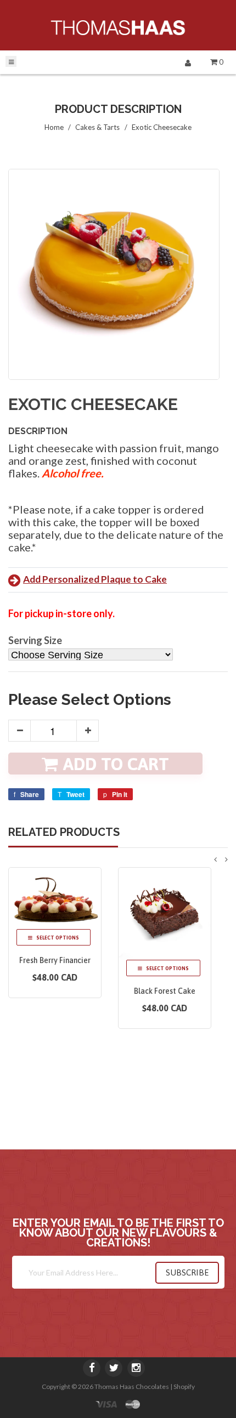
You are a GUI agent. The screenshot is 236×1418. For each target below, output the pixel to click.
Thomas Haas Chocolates (131, 1386)
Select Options (57, 938)
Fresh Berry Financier (55, 960)
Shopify (184, 1386)
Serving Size (35, 640)
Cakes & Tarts (97, 127)
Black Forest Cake (164, 991)
